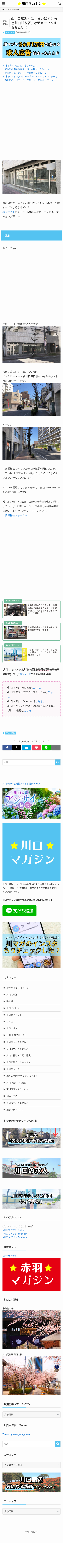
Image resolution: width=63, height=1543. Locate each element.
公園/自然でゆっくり (16, 1035)
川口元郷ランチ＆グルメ (18, 1062)
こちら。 (38, 687)
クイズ (9, 1021)
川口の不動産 (13, 1008)
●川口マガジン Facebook (14, 1237)
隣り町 (9, 1001)
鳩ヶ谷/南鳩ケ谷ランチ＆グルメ (22, 1076)
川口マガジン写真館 (16, 1082)
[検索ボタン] (59, 3)
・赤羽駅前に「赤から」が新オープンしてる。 (25, 73)
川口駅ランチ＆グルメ (17, 1042)
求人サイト (8, 211)
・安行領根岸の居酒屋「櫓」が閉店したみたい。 (26, 69)
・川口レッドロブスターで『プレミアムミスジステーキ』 (31, 76)
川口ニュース (13, 1069)
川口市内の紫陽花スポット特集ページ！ (22, 783)
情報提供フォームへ (16, 515)
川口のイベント (14, 1015)
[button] (7, 747)
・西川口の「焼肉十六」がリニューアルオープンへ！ (28, 80)
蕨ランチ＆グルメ (15, 1109)
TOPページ (24, 674)
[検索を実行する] (58, 762)
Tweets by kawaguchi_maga (16, 1434)
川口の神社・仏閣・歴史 (18, 1055)
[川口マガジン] (31, 3)
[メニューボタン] (3, 3)
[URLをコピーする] (56, 747)
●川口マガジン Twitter (13, 1230)
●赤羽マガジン (9, 1256)
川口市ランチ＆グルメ (17, 1103)
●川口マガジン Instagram (14, 1233)
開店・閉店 (10, 32)
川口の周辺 (11, 994)
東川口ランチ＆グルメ (17, 1089)
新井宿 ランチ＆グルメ (17, 987)
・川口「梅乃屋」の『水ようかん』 (20, 65)
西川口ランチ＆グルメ (17, 1048)
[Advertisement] (31, 118)
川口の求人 (11, 1028)
